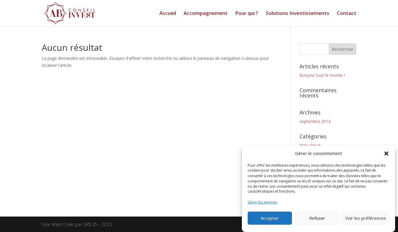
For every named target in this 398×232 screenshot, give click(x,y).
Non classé (310, 145)
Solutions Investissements (297, 13)
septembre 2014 (315, 121)
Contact (346, 13)
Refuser (317, 218)
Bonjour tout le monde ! (322, 75)
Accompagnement (206, 13)
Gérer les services (262, 202)
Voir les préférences (365, 218)
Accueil (167, 13)
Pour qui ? (246, 13)
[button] (386, 153)
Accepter (270, 218)
